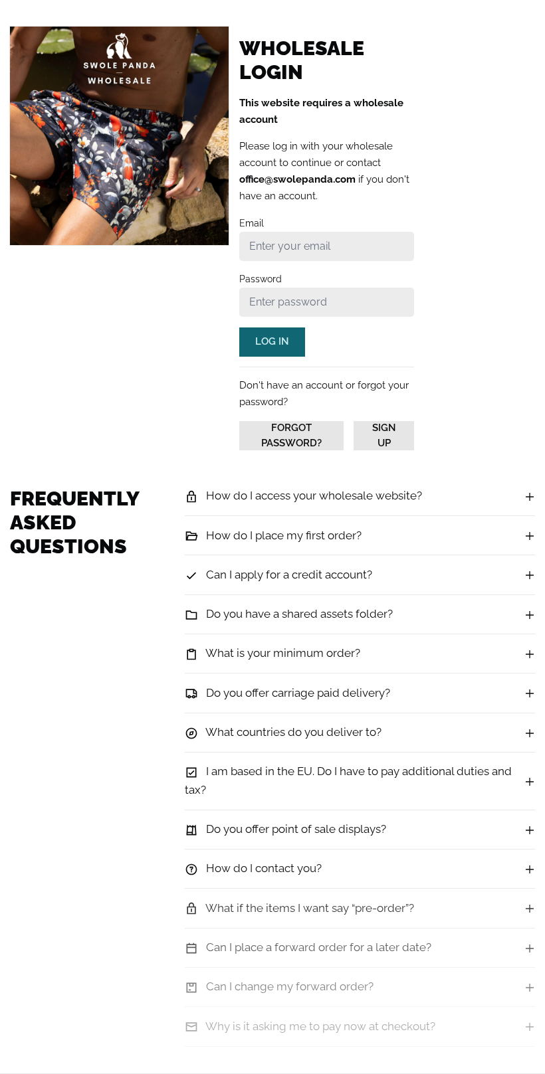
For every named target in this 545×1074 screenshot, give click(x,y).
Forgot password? (291, 435)
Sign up (384, 435)
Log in (272, 341)
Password (260, 279)
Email (251, 223)
